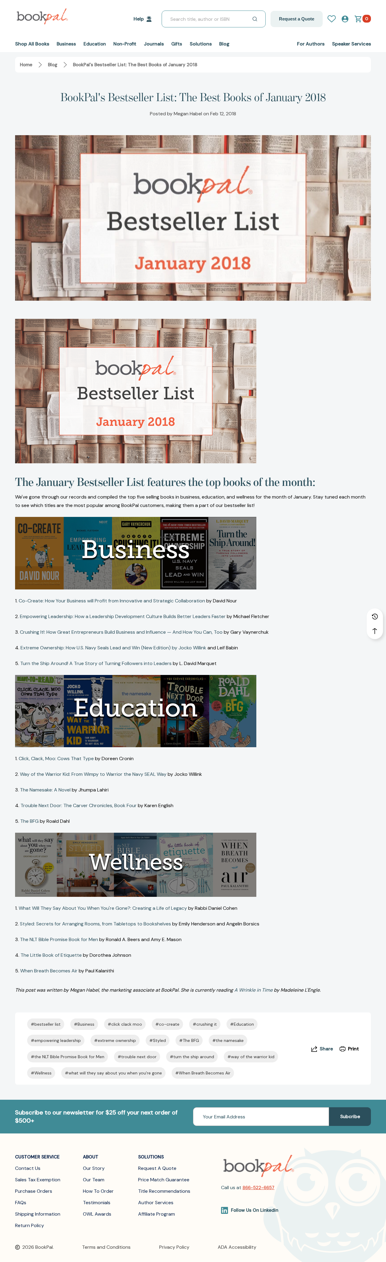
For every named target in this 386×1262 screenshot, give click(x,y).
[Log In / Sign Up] (334, 19)
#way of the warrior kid (250, 1056)
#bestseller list (46, 1024)
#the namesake (228, 1040)
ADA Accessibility (237, 1247)
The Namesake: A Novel (45, 790)
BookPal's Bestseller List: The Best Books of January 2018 (193, 97)
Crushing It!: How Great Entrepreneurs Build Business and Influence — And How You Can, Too (121, 632)
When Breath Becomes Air (49, 971)
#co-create (167, 1024)
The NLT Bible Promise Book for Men (59, 939)
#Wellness (41, 1073)
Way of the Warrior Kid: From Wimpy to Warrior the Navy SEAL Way (93, 774)
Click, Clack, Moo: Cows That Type (56, 758)
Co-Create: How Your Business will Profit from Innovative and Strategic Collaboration (112, 601)
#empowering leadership (56, 1040)
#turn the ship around (192, 1056)
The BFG (29, 821)
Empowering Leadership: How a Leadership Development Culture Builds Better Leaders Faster (123, 616)
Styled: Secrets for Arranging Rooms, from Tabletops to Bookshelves (95, 924)
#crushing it (205, 1024)
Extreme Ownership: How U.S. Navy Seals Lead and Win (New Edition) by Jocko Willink (113, 648)
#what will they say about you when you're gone (113, 1073)
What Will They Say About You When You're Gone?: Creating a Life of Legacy (103, 908)
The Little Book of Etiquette (51, 955)
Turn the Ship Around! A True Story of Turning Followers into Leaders (96, 663)
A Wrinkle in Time (253, 990)
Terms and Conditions (106, 1247)
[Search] (255, 19)
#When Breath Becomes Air (202, 1073)
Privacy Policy (174, 1247)
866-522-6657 (258, 1188)
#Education (242, 1024)
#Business (84, 1024)
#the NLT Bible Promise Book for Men (67, 1056)
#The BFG (189, 1040)
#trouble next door (137, 1056)
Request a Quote (296, 18)
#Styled (157, 1040)
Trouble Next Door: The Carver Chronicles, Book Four (79, 805)
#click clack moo (125, 1024)
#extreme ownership (115, 1040)
